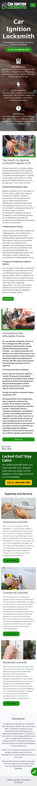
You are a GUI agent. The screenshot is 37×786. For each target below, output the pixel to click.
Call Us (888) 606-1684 (18, 482)
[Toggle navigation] (33, 5)
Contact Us (8, 299)
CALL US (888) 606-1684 (19, 50)
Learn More (11, 560)
